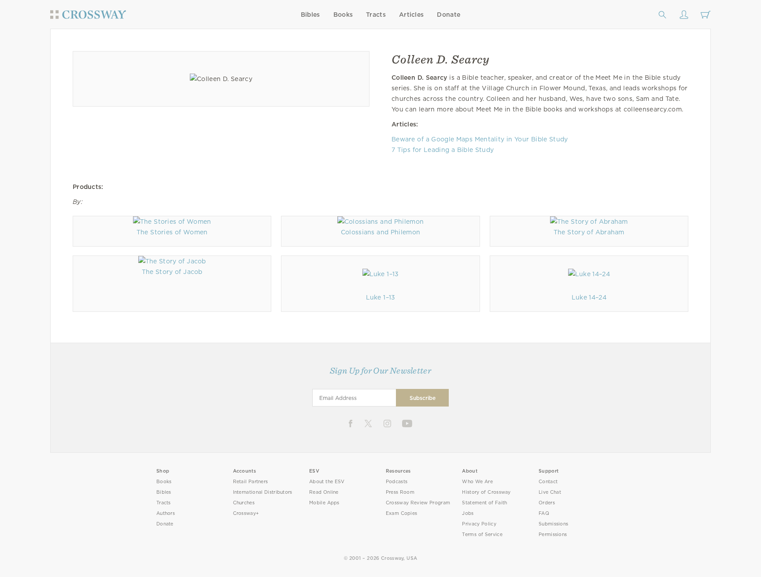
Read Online (324, 492)
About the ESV (327, 482)
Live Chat (550, 492)
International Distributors (262, 492)
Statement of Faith (484, 503)
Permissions (553, 534)
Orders (547, 503)
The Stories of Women (172, 232)
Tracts (376, 14)
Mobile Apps (324, 503)
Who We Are (477, 482)
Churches (244, 503)
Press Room (400, 492)
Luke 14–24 (589, 297)
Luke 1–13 (380, 297)
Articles (411, 14)
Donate (448, 14)
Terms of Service (482, 534)
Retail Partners (250, 482)
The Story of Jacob (172, 271)
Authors (165, 513)
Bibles (310, 14)
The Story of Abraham (589, 232)
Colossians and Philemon (381, 232)
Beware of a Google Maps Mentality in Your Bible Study (480, 139)
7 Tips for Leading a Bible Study (443, 149)
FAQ (544, 513)
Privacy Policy (479, 524)
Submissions (553, 524)
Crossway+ (246, 513)
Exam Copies (401, 513)
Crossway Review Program (418, 503)
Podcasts (396, 482)
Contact (548, 482)
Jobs (467, 513)
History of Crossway (486, 492)
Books (343, 14)
